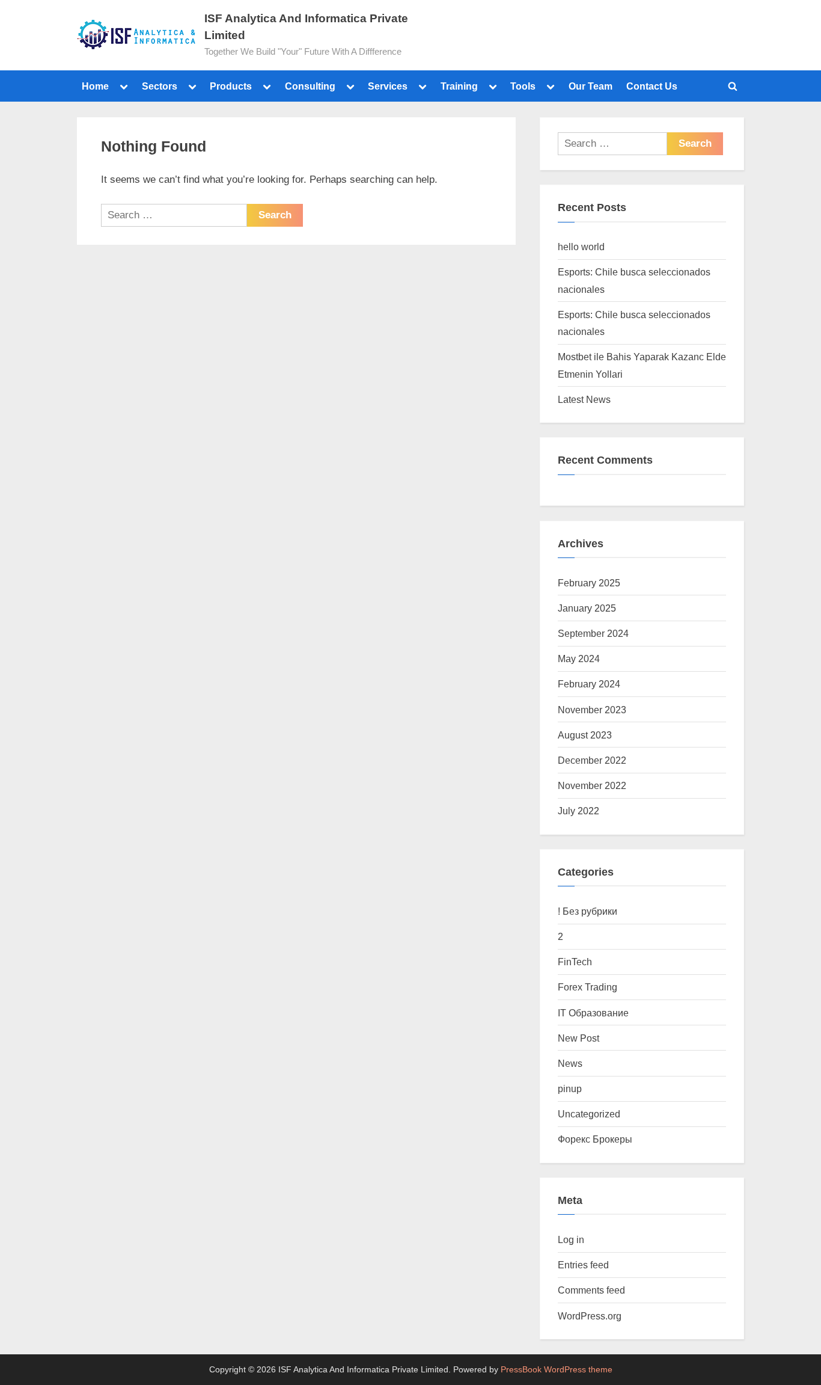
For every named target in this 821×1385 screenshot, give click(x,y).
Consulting (310, 86)
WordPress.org (589, 1315)
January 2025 (587, 608)
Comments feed (591, 1290)
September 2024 (593, 633)
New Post (578, 1038)
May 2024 (579, 658)
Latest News (584, 399)
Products (231, 86)
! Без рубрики (587, 911)
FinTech (575, 961)
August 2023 (585, 734)
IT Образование (593, 1012)
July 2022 (578, 810)
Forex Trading (587, 986)
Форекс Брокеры (595, 1139)
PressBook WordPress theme (556, 1369)
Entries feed (583, 1264)
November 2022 (592, 785)
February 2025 (589, 582)
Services (387, 86)
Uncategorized (589, 1113)
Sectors (159, 86)
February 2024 (589, 683)
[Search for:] (174, 215)
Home (95, 86)
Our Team (590, 86)
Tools (523, 86)
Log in (571, 1239)
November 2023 (592, 709)
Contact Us (651, 86)
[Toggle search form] (732, 86)
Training (459, 86)
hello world (581, 246)
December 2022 (592, 760)
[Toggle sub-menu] (124, 86)
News (570, 1063)
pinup (570, 1088)
